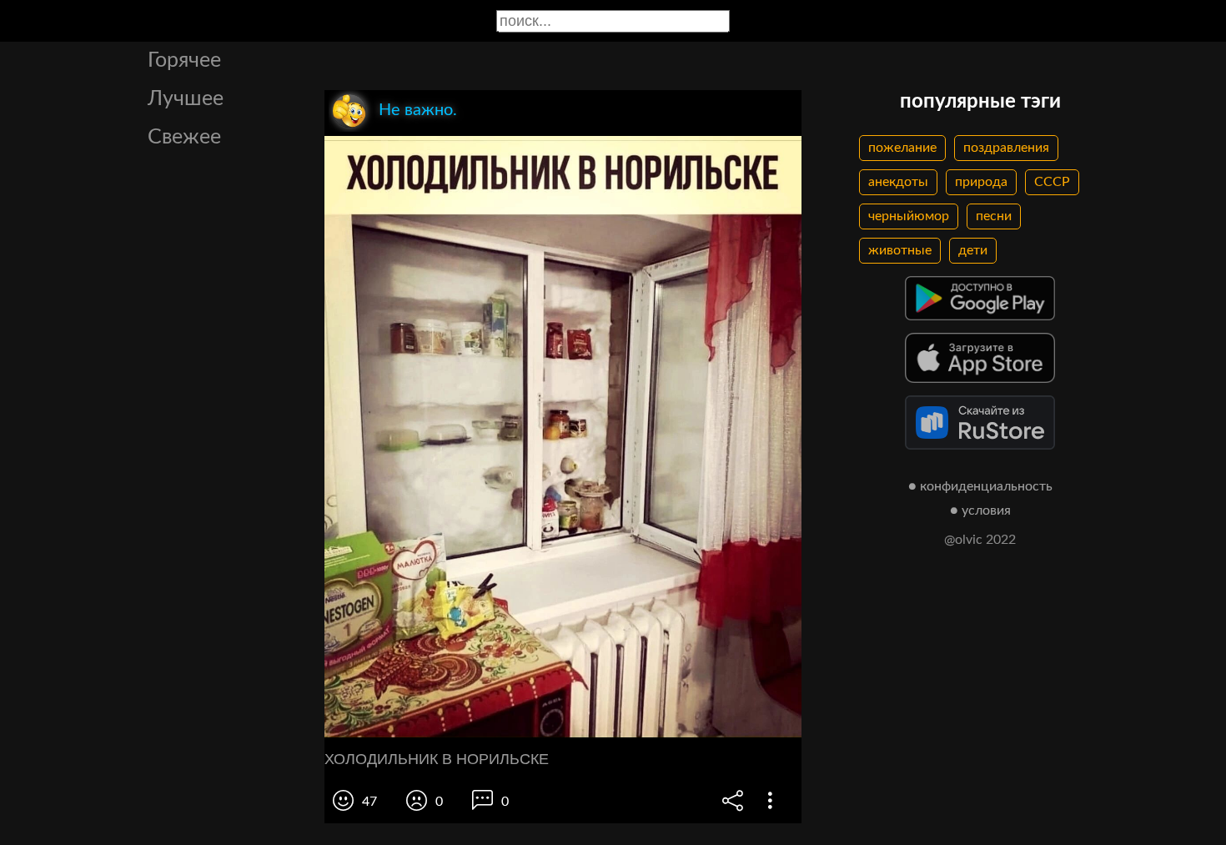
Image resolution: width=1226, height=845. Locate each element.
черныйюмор (908, 216)
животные (900, 250)
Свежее (184, 137)
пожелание (902, 147)
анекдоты (898, 182)
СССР (1052, 182)
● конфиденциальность (980, 486)
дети (972, 250)
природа (981, 182)
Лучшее (186, 98)
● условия (980, 510)
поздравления (1006, 147)
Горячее (184, 60)
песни (994, 216)
